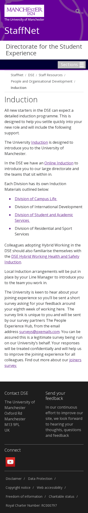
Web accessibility (49, 487)
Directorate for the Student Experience (44, 49)
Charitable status (61, 496)
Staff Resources (51, 75)
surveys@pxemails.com (39, 331)
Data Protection (40, 478)
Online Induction (58, 163)
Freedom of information (24, 496)
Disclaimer (14, 478)
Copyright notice (18, 487)
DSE (31, 75)
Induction (19, 87)
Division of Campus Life (36, 198)
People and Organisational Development (42, 81)
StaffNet (21, 30)
